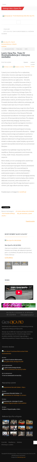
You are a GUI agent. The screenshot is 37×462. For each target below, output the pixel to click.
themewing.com (21, 457)
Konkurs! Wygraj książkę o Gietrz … (11, 409)
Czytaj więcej (9, 257)
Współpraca (11, 442)
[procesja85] (29, 434)
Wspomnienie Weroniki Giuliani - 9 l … (12, 393)
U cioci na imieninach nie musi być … (12, 375)
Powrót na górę (30, 221)
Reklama (19, 442)
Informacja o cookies (7, 444)
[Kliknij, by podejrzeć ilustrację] (18, 44)
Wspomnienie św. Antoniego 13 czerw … (13, 401)
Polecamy (7, 29)
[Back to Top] (35, 442)
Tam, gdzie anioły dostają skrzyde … (12, 367)
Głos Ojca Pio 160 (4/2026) (13, 245)
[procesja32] (22, 423)
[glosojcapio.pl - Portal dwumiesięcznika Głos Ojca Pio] (18, 16)
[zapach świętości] (18, 305)
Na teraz (4, 357)
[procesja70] (6, 434)
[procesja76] (14, 434)
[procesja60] (22, 428)
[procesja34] (29, 423)
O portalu (4, 442)
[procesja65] (29, 428)
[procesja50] (14, 428)
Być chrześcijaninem (7, 365)
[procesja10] (6, 423)
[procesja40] (6, 428)
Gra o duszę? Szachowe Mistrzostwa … (12, 359)
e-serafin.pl (22, 192)
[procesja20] (14, 423)
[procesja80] (22, 434)
